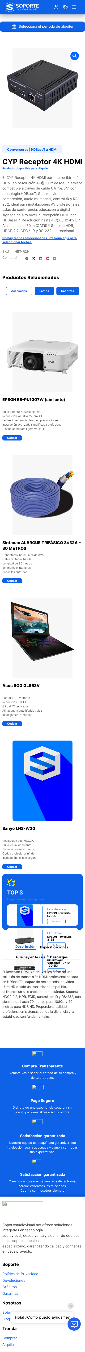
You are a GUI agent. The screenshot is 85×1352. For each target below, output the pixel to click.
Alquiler (43, 168)
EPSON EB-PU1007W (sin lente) (33, 399)
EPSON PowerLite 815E (59, 938)
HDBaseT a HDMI (44, 149)
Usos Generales (56, 909)
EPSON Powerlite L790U (59, 914)
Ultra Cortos (54, 933)
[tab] (19, 291)
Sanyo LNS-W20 (18, 828)
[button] (74, 56)
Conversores (17, 149)
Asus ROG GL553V (21, 685)
